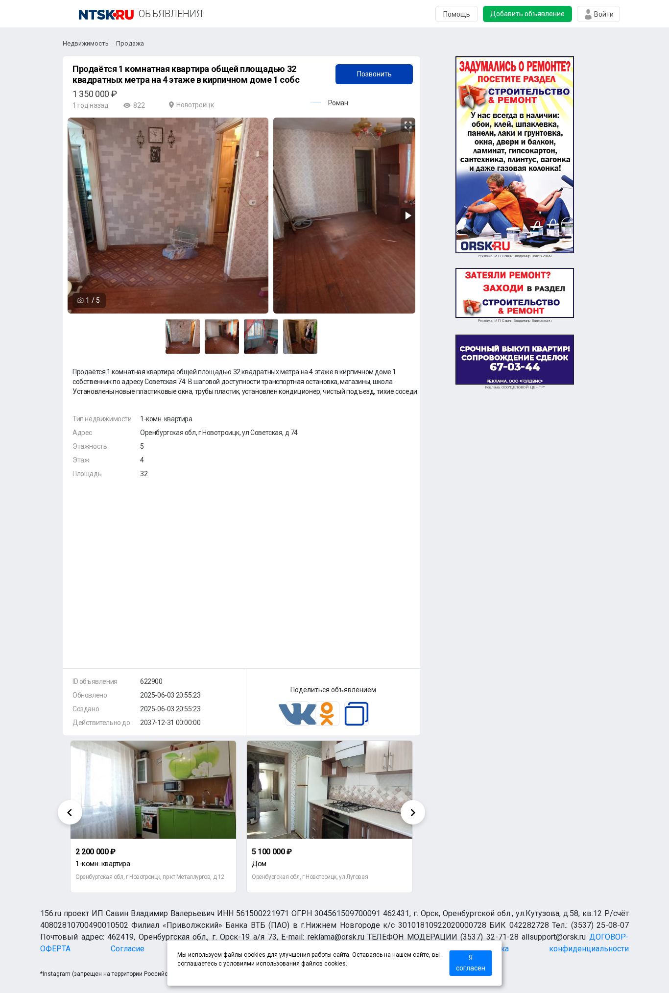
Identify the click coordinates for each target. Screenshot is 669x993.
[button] (406, 125)
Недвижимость (86, 43)
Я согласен (470, 963)
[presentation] (70, 812)
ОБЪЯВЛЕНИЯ (171, 14)
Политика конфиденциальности (551, 948)
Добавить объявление (527, 14)
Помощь (456, 14)
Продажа (130, 43)
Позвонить (374, 74)
